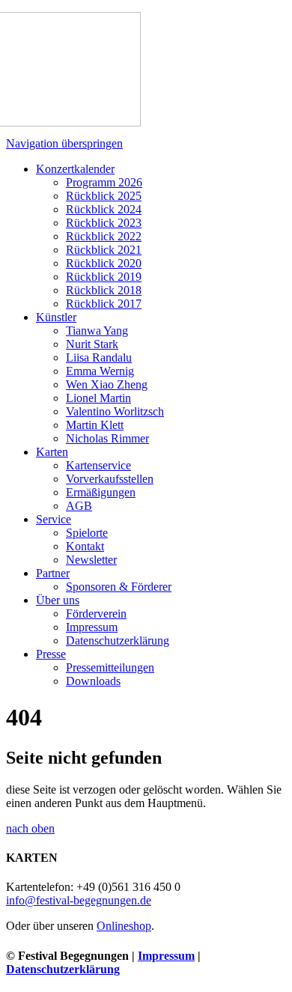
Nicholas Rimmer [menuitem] (107, 438)
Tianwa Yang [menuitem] (97, 330)
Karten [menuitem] (52, 451)
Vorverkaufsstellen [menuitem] (109, 478)
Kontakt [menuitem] (85, 546)
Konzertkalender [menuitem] (75, 168)
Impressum (166, 955)
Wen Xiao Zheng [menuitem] (106, 384)
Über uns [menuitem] (57, 600)
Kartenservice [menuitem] (98, 465)
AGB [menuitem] (79, 505)
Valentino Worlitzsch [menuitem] (115, 411)
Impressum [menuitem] (92, 627)
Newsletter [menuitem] (91, 559)
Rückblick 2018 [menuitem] (104, 290)
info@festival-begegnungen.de (78, 900)
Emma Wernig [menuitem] (100, 371)
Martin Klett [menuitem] (95, 425)
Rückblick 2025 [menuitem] (104, 195)
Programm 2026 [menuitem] (104, 182)
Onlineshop (124, 925)
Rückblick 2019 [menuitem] (104, 276)
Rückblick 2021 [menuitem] (104, 249)
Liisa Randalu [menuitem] (99, 357)
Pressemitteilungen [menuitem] (110, 667)
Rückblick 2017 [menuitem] (104, 303)
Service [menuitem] (53, 519)
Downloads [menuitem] (93, 681)
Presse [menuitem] (51, 654)
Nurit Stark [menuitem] (92, 344)
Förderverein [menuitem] (96, 613)
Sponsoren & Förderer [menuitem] (118, 586)
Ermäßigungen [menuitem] (101, 492)
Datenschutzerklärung (63, 969)
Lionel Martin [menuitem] (98, 398)
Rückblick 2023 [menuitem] (104, 222)
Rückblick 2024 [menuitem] (104, 209)
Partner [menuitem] (53, 573)
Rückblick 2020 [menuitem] (104, 263)
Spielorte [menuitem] (87, 532)
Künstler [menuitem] (56, 317)
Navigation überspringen (64, 143)
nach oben (30, 828)
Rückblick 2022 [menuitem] (104, 236)
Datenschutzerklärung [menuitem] (117, 640)
